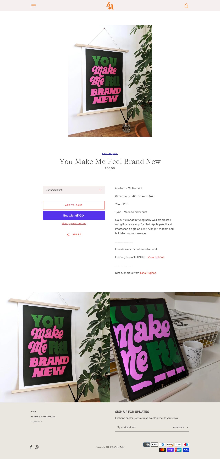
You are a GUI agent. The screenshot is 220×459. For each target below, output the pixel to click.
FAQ (33, 411)
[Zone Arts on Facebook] (31, 447)
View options (156, 257)
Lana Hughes (110, 153)
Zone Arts (119, 447)
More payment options (74, 223)
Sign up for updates (132, 412)
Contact (36, 421)
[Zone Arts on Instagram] (36, 447)
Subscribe (179, 427)
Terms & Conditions (43, 416)
